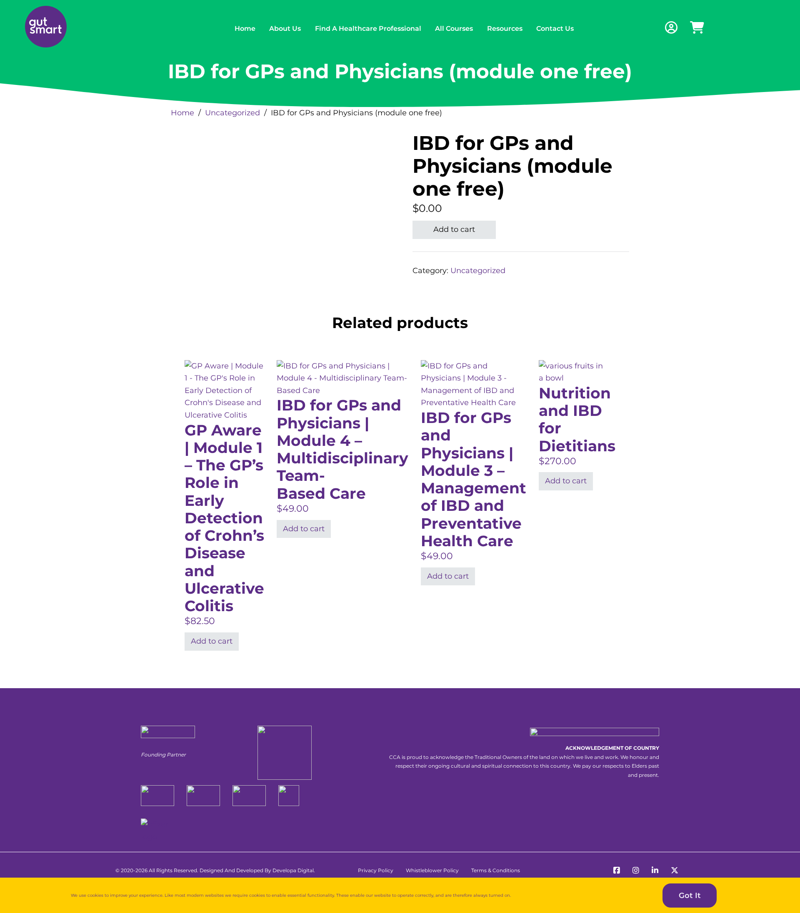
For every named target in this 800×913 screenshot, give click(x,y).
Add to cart (454, 229)
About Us (285, 28)
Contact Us (555, 28)
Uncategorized (232, 112)
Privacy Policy (375, 870)
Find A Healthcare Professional (368, 28)
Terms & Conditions (495, 870)
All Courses (454, 28)
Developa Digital (293, 870)
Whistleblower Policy (432, 870)
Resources (504, 28)
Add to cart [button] (211, 641)
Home (245, 28)
